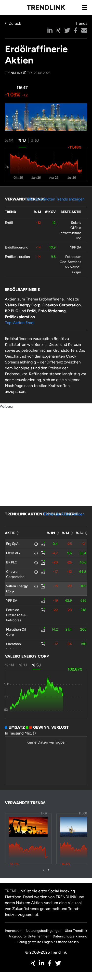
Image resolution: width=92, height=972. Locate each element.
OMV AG (13, 553)
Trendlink (46, 7)
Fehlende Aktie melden (64, 514)
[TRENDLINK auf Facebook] (50, 963)
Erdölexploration (17, 257)
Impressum (13, 931)
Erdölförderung (16, 247)
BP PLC (11, 562)
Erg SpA (12, 544)
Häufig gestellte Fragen (35, 942)
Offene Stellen (67, 942)
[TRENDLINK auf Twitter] (58, 963)
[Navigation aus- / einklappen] (84, 7)
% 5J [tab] (35, 140)
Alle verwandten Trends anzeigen (55, 199)
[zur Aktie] (42, 543)
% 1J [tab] (22, 140)
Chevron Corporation (15, 574)
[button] (50, 30)
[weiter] (48, 870)
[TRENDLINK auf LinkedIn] (41, 963)
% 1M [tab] (9, 140)
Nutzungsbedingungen (43, 931)
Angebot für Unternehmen (29, 936)
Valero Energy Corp (17, 588)
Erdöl (9, 223)
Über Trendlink (76, 931)
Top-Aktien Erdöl (19, 322)
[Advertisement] (46, 455)
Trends (81, 23)
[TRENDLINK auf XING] (33, 963)
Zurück (15, 23)
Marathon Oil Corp (16, 632)
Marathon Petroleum (14, 646)
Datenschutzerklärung (70, 936)
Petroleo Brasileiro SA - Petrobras (17, 615)
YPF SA (75, 247)
